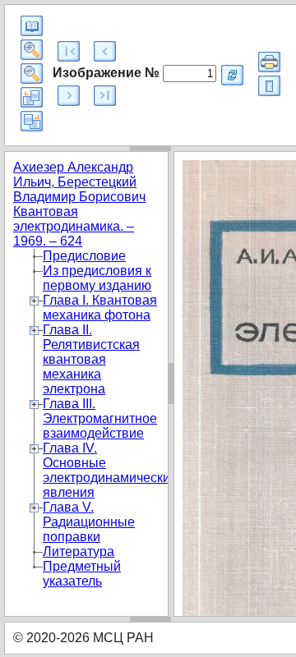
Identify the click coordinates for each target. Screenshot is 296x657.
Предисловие (84, 256)
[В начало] (69, 51)
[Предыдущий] (105, 51)
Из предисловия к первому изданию (97, 278)
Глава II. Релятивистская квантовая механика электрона (91, 359)
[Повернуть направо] (32, 121)
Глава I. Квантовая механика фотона (100, 307)
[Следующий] (69, 95)
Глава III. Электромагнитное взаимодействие (100, 418)
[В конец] (105, 95)
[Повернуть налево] (32, 97)
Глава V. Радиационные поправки (89, 522)
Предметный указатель (82, 573)
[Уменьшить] (32, 73)
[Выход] (269, 86)
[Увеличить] (32, 49)
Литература (78, 551)
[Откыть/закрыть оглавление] (32, 26)
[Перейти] (232, 75)
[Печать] (269, 62)
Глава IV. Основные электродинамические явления (110, 470)
